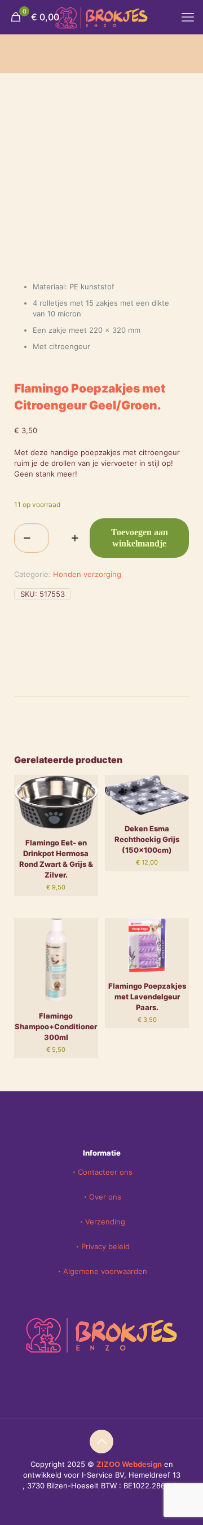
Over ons (105, 1196)
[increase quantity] (75, 538)
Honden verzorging (87, 574)
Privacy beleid (105, 1246)
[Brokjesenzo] (101, 17)
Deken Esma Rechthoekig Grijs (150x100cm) (146, 839)
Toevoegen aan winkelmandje (139, 537)
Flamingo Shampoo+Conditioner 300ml (56, 1026)
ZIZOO (109, 1464)
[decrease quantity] (27, 538)
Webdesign (142, 1464)
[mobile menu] (187, 17)
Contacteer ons (105, 1171)
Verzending (105, 1221)
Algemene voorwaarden (105, 1271)
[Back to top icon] (101, 1441)
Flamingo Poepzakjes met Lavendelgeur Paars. (147, 996)
